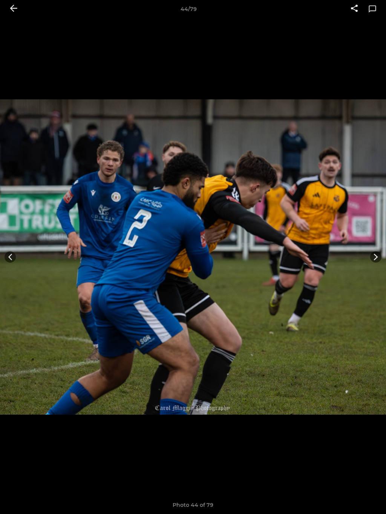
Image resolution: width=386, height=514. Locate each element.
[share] (354, 9)
